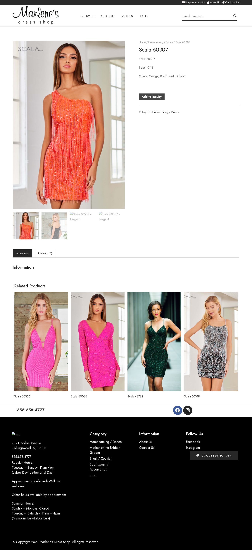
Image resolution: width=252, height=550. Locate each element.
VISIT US (127, 16)
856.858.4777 (21, 456)
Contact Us (146, 447)
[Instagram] (187, 410)
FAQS (144, 16)
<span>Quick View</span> (41, 382)
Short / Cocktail (101, 458)
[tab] (22, 253)
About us (145, 441)
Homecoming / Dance (160, 42)
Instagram (193, 447)
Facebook (193, 441)
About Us (215, 2)
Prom (93, 475)
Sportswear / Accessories (99, 467)
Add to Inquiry (152, 97)
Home (142, 42)
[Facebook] (177, 410)
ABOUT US (107, 16)
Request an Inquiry (195, 2)
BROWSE (87, 16)
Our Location (232, 2)
